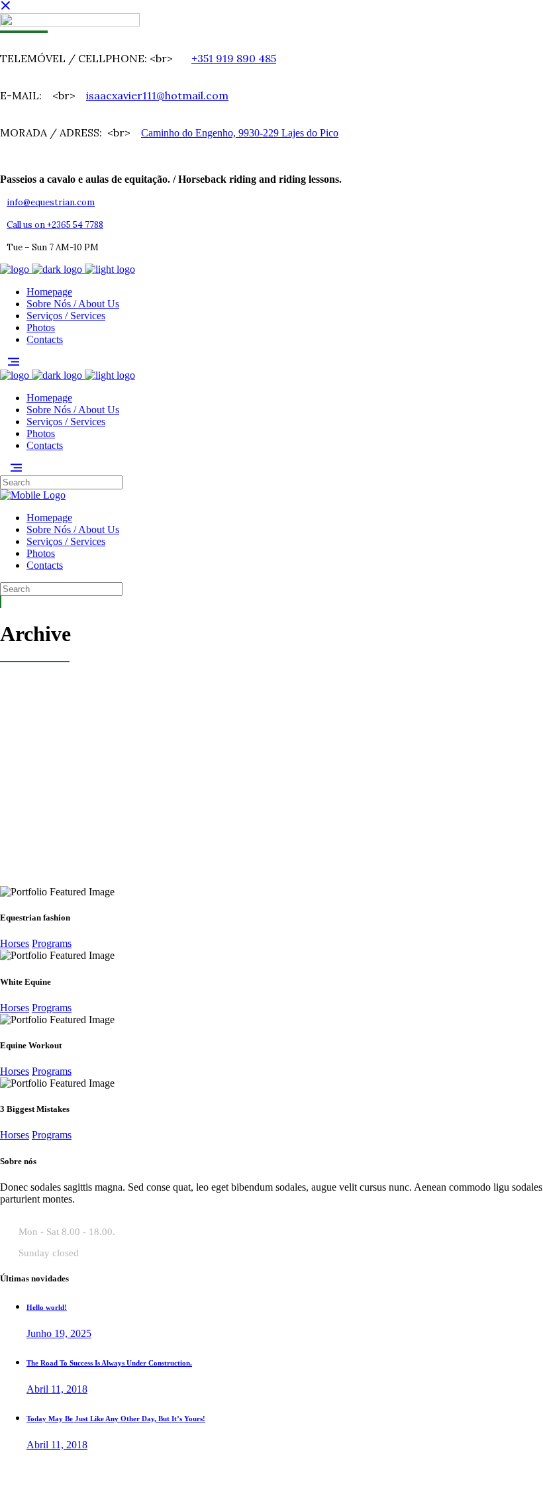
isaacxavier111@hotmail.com (157, 95)
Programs (52, 943)
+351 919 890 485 (233, 58)
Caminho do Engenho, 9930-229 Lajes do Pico (239, 132)
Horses (14, 943)
